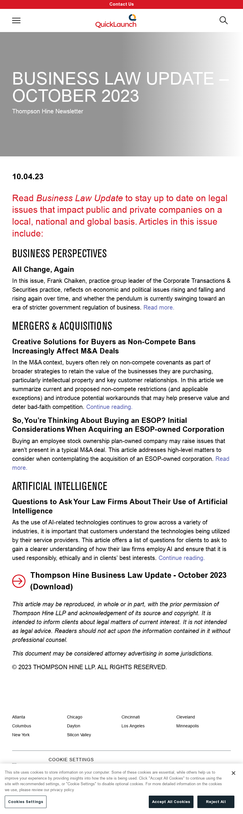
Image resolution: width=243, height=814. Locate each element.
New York (21, 734)
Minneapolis (187, 725)
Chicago (74, 717)
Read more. (159, 307)
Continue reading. (109, 406)
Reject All (216, 801)
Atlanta (18, 717)
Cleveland (185, 717)
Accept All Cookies (171, 801)
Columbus (21, 725)
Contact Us (121, 4)
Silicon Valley (79, 734)
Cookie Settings (71, 759)
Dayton (73, 725)
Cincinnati (131, 717)
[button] (16, 20)
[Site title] (116, 20)
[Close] (233, 773)
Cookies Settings (25, 801)
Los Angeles (133, 725)
